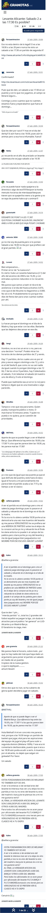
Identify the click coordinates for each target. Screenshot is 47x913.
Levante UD (7, 26)
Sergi (8, 343)
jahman (9, 683)
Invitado (10, 319)
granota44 (10, 212)
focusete (10, 182)
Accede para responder (33, 30)
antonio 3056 (12, 237)
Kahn (8, 555)
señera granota (12, 501)
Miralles (9, 402)
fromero (9, 470)
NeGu (8, 151)
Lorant (9, 262)
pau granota (11, 646)
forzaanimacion (13, 39)
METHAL (10, 432)
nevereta (10, 72)
